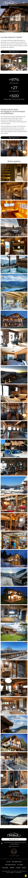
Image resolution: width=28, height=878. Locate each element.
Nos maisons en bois (10, 864)
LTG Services (13, 871)
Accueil (8, 861)
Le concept (20, 864)
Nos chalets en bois (16, 861)
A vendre (18, 867)
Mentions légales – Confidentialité (14, 872)
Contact (24, 867)
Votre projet (5, 867)
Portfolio (12, 867)
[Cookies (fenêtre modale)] (25, 876)
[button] (24, 3)
